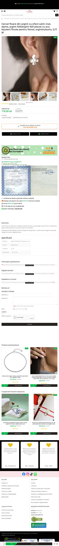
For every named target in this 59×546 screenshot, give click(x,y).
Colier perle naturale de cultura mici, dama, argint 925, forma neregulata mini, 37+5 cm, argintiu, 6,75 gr (15, 376)
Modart (20, 110)
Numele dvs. (4, 294)
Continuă (29, 324)
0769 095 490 (18, 209)
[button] (3, 64)
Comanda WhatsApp (44, 133)
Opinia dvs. (4, 298)
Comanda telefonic (16, 133)
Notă (3, 309)
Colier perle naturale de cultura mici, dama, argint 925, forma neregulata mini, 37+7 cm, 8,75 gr (43, 376)
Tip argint (4, 115)
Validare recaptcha (6, 316)
